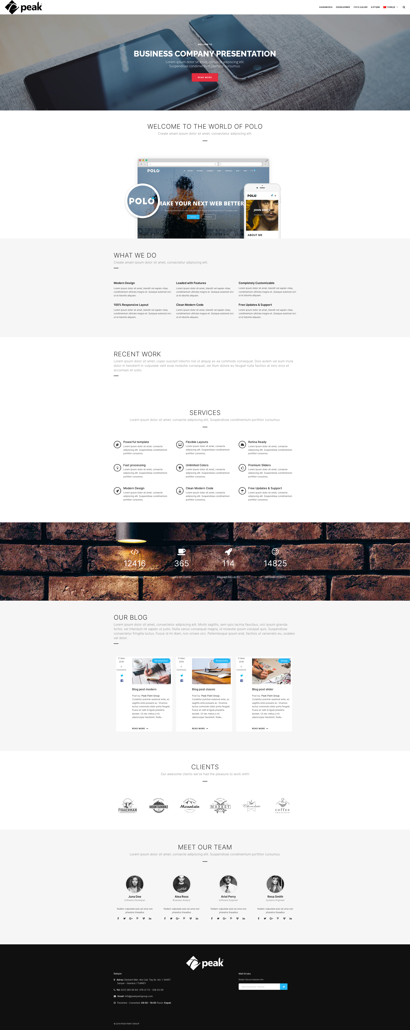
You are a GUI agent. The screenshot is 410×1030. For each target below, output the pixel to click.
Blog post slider (262, 689)
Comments (121, 668)
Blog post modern (144, 689)
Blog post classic (203, 689)
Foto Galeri (361, 7)
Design (284, 660)
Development (161, 660)
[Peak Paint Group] (23, 7)
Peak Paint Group (150, 695)
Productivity (222, 660)
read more (138, 729)
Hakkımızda (325, 7)
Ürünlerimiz (343, 7)
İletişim (375, 7)
